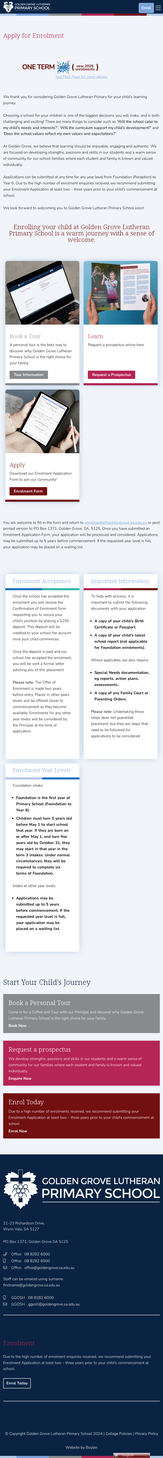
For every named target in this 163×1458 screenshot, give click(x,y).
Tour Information (29, 374)
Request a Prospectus (111, 374)
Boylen (91, 1447)
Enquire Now (19, 1078)
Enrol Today (17, 1383)
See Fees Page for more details (81, 76)
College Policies (119, 1433)
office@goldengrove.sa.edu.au (49, 1267)
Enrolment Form (28, 491)
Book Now (17, 1025)
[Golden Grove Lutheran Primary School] (26, 7)
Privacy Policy (146, 1433)
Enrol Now (17, 1131)
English (128, 1455)
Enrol (146, 7)
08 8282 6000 (37, 1254)
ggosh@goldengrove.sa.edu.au (54, 1304)
